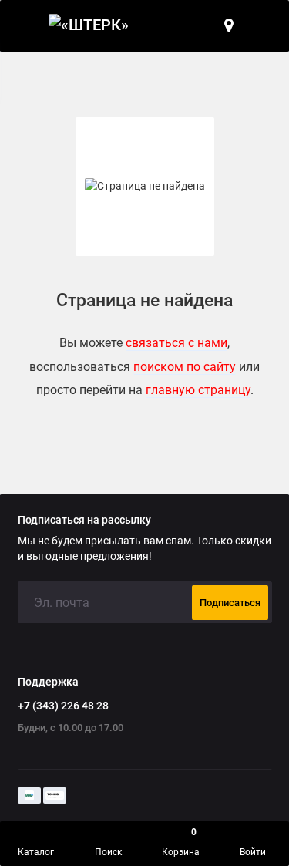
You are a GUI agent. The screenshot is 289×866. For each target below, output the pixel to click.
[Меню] (26, 26)
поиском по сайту (184, 366)
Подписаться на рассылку (84, 520)
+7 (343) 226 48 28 (63, 705)
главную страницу (198, 389)
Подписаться (230, 602)
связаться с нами (176, 342)
